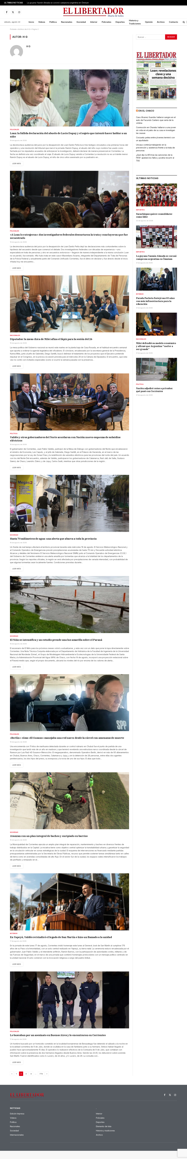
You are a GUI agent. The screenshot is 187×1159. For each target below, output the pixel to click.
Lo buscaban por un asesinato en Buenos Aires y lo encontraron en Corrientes (58, 1035)
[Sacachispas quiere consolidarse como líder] (156, 194)
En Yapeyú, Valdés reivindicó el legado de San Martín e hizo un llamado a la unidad (61, 937)
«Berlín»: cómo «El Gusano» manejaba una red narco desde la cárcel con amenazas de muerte (67, 737)
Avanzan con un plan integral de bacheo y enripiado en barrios (49, 836)
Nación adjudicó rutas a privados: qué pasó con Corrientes (154, 390)
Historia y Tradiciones (135, 22)
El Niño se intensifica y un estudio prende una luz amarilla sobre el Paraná (56, 639)
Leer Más (16, 163)
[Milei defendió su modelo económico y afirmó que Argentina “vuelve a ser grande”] (156, 324)
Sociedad (81, 22)
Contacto (173, 22)
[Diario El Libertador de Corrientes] (93, 12)
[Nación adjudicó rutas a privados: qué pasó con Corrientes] (156, 369)
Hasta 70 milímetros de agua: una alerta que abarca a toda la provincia (53, 538)
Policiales (106, 22)
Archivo (161, 22)
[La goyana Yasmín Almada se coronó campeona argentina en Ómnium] (156, 236)
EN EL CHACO (146, 110)
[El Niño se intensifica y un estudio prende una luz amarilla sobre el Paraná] (69, 604)
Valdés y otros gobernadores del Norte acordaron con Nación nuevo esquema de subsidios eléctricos (65, 439)
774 (41, 1074)
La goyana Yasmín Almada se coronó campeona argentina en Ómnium (58, 3)
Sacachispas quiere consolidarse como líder (154, 215)
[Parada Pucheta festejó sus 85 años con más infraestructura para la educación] (156, 279)
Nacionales (66, 22)
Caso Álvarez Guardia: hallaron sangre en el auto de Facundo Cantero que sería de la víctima (156, 120)
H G (28, 46)
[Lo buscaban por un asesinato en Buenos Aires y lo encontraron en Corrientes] (69, 999)
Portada (13, 29)
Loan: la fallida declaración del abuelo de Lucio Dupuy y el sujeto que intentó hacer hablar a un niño (68, 135)
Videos (41, 22)
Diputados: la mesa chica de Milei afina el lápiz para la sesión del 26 (51, 339)
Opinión (149, 22)
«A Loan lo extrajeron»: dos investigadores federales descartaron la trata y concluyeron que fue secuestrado (69, 236)
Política (53, 22)
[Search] (183, 22)
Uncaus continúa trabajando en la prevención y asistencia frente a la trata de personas (155, 148)
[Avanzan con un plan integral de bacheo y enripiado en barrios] (69, 800)
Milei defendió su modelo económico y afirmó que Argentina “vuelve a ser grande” (156, 346)
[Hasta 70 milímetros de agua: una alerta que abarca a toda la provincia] (69, 503)
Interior (93, 22)
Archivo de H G (24, 29)
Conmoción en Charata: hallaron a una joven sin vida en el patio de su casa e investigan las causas (156, 130)
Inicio (31, 22)
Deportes (120, 22)
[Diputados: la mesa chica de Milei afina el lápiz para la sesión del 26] (69, 303)
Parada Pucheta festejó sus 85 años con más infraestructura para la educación (155, 301)
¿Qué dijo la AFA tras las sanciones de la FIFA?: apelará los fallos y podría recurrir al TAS (155, 158)
